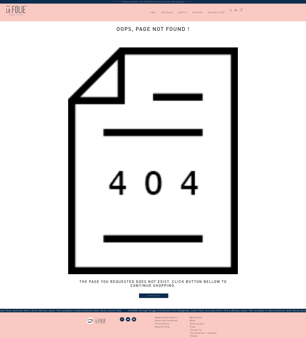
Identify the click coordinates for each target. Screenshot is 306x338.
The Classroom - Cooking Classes (203, 335)
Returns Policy (162, 326)
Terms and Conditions (166, 320)
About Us (182, 19)
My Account (196, 317)
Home (153, 19)
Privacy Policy (162, 323)
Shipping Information (166, 317)
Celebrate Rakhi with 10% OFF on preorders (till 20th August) (153, 1)
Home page (153, 296)
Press (192, 326)
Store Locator (197, 323)
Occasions (197, 19)
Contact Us (196, 330)
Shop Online (167, 19)
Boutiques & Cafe (216, 19)
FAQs (192, 320)
